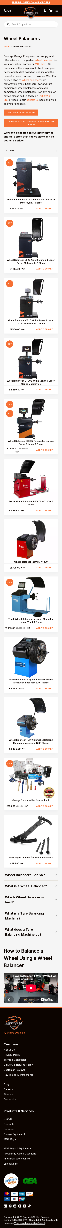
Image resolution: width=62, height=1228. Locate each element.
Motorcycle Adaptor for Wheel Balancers (31, 857)
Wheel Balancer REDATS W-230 (31, 562)
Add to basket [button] (44, 208)
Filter (11, 151)
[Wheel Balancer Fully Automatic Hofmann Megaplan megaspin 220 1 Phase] (31, 657)
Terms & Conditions (15, 1059)
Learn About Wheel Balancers (21, 112)
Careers (8, 1089)
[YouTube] (24, 1206)
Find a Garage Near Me (17, 1158)
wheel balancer (44, 60)
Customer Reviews (14, 1069)
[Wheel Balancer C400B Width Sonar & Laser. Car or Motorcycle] (31, 358)
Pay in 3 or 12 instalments (18, 1074)
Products (9, 1124)
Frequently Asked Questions (20, 1153)
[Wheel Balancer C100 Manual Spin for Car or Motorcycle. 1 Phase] (31, 177)
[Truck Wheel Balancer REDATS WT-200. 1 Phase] (31, 479)
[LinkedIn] (5, 1206)
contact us (32, 99)
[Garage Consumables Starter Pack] (31, 778)
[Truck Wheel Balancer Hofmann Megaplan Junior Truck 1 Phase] (31, 596)
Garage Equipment (14, 1134)
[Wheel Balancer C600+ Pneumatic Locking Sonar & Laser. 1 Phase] (31, 419)
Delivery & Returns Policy (18, 1064)
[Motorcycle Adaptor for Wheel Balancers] (31, 835)
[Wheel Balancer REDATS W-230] (31, 539)
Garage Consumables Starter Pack (31, 800)
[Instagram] (19, 1206)
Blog (6, 1084)
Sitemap (8, 1094)
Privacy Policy (12, 1054)
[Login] (44, 10)
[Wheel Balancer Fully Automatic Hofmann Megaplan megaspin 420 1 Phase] (31, 717)
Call (9, 10)
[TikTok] (29, 1206)
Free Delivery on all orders (31, 2)
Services (9, 1129)
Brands (8, 1118)
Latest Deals (11, 1163)
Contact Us (10, 1099)
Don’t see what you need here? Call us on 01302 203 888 (31, 123)
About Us (9, 1049)
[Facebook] (10, 1206)
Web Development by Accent (29, 1223)
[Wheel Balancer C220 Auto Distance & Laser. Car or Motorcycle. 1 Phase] (31, 237)
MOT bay (40, 64)
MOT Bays (10, 1139)
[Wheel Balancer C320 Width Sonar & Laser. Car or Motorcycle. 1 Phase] (31, 298)
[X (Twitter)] (14, 1206)
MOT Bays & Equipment (17, 1148)
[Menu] (57, 10)
